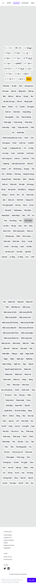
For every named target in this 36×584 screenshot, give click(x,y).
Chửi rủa (22, 143)
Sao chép (31, 580)
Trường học (7, 462)
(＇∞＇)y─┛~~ (10, 79)
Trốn (28, 457)
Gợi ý (25, 205)
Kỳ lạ (23, 241)
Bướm (10, 107)
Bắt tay (31, 91)
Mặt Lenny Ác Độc (10, 312)
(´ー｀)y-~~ (17, 58)
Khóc (31, 226)
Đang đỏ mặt (6, 179)
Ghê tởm (20, 200)
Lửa (26, 257)
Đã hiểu (9, 174)
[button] (3, 3)
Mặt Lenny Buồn (11, 317)
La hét (6, 246)
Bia (32, 96)
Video (26, 468)
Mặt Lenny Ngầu (27, 333)
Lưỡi (32, 257)
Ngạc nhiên (30, 354)
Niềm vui (16, 379)
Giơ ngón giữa (7, 205)
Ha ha (31, 205)
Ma (4, 302)
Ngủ (24, 364)
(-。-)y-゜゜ (27, 53)
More (29, 79)
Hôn (20, 221)
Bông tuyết (28, 101)
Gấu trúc (11, 200)
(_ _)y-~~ (29, 69)
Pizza (28, 400)
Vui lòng (30, 473)
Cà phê (22, 107)
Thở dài (20, 442)
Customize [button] (16, 3)
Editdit (6, 543)
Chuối (14, 143)
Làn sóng (14, 246)
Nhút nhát (7, 379)
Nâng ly (14, 354)
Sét (17, 421)
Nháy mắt (27, 369)
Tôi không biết (21, 447)
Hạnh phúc (5, 215)
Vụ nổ (17, 473)
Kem (20, 226)
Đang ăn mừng (28, 174)
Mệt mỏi (7, 348)
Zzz (32, 483)
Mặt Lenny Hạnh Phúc (11, 333)
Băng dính (22, 91)
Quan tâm (18, 405)
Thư (27, 442)
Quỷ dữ (27, 405)
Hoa (5, 221)
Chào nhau (28, 122)
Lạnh (22, 246)
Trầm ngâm (10, 457)
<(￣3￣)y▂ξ (27, 58)
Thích (24, 436)
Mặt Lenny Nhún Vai (11, 338)
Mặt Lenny (26, 307)
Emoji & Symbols (9, 540)
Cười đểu (20, 153)
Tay (22, 431)
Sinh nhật (24, 421)
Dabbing (6, 164)
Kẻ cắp (13, 226)
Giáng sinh (29, 200)
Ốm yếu (22, 395)
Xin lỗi (21, 483)
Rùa (24, 416)
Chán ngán (7, 122)
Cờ (25, 148)
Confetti (31, 143)
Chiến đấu (20, 133)
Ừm (4, 468)
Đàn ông (18, 174)
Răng (30, 411)
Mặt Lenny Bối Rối (25, 312)
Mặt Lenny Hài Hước (26, 328)
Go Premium (25, 3)
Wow (16, 478)
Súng (10, 426)
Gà (23, 195)
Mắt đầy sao (15, 307)
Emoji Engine (8, 535)
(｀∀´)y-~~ (8, 53)
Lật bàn (4, 257)
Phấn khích (10, 400)
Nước (17, 390)
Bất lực (10, 96)
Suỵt (32, 426)
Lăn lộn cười (9, 252)
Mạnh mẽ (11, 302)
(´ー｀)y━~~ (28, 63)
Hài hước (8, 210)
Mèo (32, 343)
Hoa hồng (13, 221)
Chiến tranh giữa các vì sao (12, 138)
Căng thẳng (27, 112)
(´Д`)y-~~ (27, 74)
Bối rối (19, 101)
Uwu (31, 462)
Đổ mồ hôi (12, 190)
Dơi (33, 169)
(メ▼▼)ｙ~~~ (8, 69)
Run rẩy (30, 416)
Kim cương (26, 236)
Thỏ (13, 442)
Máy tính (29, 302)
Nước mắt (25, 390)
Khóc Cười (7, 231)
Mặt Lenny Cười (25, 317)
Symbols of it (8, 537)
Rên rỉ (5, 416)
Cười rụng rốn (7, 158)
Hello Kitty (16, 215)
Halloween (18, 210)
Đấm (24, 179)
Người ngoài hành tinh (13, 369)
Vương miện (7, 478)
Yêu (27, 483)
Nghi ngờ (20, 359)
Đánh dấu (16, 179)
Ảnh (20, 86)
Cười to (17, 158)
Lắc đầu (29, 246)
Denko (4, 169)
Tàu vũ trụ (14, 431)
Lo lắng (12, 257)
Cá (16, 107)
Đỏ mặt (21, 184)
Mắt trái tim (6, 343)
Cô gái (5, 148)
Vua (23, 473)
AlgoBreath (7, 548)
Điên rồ (5, 184)
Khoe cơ (30, 231)
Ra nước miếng (20, 411)
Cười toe (26, 158)
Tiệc (32, 442)
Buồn (4, 107)
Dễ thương (17, 169)
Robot (11, 416)
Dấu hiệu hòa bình (18, 164)
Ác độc (14, 86)
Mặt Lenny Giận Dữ (9, 328)
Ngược (31, 364)
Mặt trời (26, 343)
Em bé (12, 195)
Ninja (24, 379)
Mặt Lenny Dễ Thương (10, 323)
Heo (23, 215)
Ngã (21, 354)
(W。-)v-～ (18, 48)
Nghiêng (29, 359)
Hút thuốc (28, 221)
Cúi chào (5, 153)
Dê (10, 169)
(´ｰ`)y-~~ (18, 74)
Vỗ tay (10, 473)
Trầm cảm (28, 452)
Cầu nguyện (9, 117)
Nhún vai (28, 374)
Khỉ (25, 226)
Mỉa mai (15, 348)
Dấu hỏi (30, 164)
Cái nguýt (30, 107)
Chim (26, 138)
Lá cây (30, 241)
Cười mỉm (30, 153)
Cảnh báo (16, 112)
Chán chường (26, 117)
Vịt (4, 473)
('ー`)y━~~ (17, 53)
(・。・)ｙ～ (9, 48)
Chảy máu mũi (23, 127)
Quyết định (8, 411)
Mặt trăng (16, 343)
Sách (4, 421)
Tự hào (16, 462)
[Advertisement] (18, 25)
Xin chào (13, 483)
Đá (3, 174)
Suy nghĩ (25, 426)
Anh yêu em (29, 86)
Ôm (15, 395)
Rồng (18, 416)
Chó (32, 138)
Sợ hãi (4, 426)
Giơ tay (17, 205)
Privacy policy (8, 559)
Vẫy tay (18, 468)
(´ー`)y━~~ (7, 58)
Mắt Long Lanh (26, 338)
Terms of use (8, 557)
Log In (32, 3)
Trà (30, 447)
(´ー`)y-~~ (9, 74)
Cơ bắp (30, 148)
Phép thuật (20, 400)
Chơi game (6, 143)
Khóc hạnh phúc (19, 231)
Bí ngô (26, 96)
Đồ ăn (3, 190)
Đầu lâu (31, 179)
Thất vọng (29, 431)
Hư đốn (6, 226)
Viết (31, 468)
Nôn (8, 385)
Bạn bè (13, 91)
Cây (17, 117)
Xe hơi (5, 483)
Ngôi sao (17, 364)
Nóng (31, 379)
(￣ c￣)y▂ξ (20, 69)
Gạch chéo (30, 195)
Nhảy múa (8, 374)
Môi (31, 348)
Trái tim (6, 452)
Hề (29, 215)
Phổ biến (6, 86)
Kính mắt (7, 241)
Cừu (32, 158)
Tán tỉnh (6, 431)
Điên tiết (13, 184)
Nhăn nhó (18, 374)
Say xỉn (11, 421)
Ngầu (12, 359)
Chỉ (13, 133)
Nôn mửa (16, 385)
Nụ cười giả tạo (6, 390)
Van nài (10, 468)
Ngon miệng (6, 364)
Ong (33, 390)
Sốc (32, 421)
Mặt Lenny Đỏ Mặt (27, 323)
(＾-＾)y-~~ (7, 63)
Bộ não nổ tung (9, 101)
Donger (26, 169)
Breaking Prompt (9, 545)
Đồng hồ (32, 190)
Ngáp (6, 359)
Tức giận (24, 462)
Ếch (18, 195)
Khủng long (10, 236)
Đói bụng (30, 184)
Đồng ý (4, 195)
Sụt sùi (17, 426)
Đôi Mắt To (22, 190)
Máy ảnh (21, 302)
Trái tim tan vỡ (17, 452)
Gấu (4, 200)
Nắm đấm (5, 354)
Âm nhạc (5, 91)
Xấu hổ (23, 478)
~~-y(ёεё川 (17, 63)
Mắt (7, 307)
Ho (33, 215)
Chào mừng (18, 122)
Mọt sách (23, 348)
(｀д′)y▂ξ (28, 48)
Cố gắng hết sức (15, 148)
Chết (32, 127)
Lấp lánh (28, 252)
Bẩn (4, 96)
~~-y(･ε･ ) (21, 79)
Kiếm (18, 236)
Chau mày (5, 127)
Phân (29, 395)
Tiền (11, 447)
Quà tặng (9, 405)
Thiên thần (6, 442)
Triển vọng (20, 457)
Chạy (13, 127)
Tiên (6, 447)
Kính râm (16, 241)
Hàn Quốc (27, 210)
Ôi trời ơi (8, 395)
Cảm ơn (8, 112)
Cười (13, 153)
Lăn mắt (19, 252)
